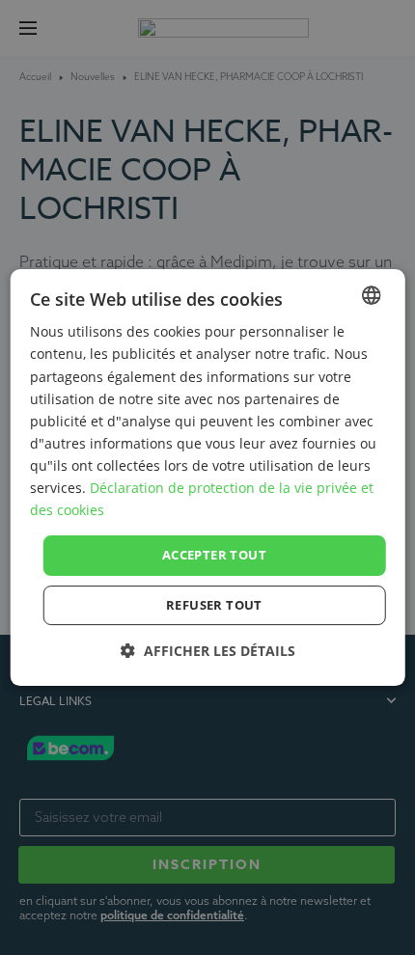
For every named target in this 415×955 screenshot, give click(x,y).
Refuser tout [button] (214, 605)
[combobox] (370, 295)
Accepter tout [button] (214, 554)
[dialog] (208, 477)
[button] (208, 651)
